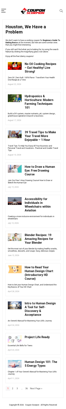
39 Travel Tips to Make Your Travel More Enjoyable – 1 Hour (40, 136)
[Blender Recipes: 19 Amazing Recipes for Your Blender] (15, 234)
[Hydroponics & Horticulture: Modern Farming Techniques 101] (15, 95)
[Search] (61, 11)
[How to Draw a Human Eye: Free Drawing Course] (15, 166)
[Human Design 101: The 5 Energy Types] (15, 361)
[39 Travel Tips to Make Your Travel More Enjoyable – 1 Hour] (15, 131)
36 (26, 388)
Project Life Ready (37, 337)
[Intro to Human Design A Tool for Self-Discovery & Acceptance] (15, 302)
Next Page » (36, 388)
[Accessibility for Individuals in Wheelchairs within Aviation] (15, 198)
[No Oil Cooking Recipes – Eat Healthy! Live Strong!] (15, 63)
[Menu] (3, 11)
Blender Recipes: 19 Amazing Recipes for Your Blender (39, 238)
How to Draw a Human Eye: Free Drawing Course (40, 170)
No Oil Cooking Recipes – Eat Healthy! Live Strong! (40, 67)
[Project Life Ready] (15, 336)
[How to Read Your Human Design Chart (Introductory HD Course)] (15, 266)
